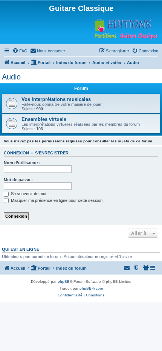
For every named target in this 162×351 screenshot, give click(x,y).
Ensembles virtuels (43, 119)
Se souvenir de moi (28, 193)
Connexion (16, 153)
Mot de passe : (18, 179)
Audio (11, 77)
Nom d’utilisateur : (22, 162)
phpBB (64, 281)
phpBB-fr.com (91, 288)
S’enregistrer (52, 153)
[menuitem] (20, 50)
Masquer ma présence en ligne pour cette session (56, 200)
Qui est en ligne (20, 249)
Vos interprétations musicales (56, 99)
